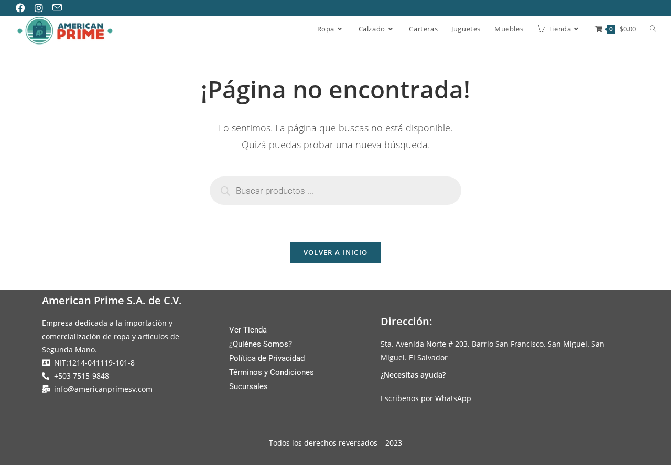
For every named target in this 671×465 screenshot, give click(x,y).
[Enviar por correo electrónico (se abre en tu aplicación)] (60, 8)
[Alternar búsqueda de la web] (653, 29)
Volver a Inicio (336, 252)
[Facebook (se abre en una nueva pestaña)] (25, 8)
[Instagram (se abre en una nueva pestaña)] (42, 8)
